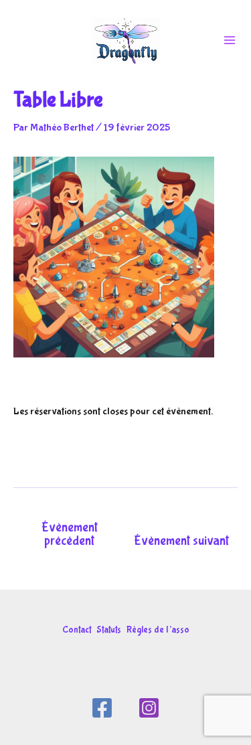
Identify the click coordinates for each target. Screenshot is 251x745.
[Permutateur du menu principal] (229, 40)
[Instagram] (149, 708)
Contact (76, 630)
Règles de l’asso (158, 630)
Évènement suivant (181, 541)
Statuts (108, 630)
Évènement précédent (69, 534)
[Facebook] (102, 708)
